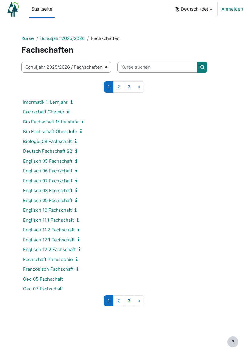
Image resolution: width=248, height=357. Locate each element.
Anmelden (232, 9)
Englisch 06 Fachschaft (47, 171)
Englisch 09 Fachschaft (47, 200)
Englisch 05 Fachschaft (47, 161)
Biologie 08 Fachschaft (47, 141)
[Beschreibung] (73, 102)
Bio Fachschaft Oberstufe (50, 131)
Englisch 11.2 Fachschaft (49, 230)
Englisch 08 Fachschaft (47, 190)
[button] (193, 9)
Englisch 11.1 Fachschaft (48, 220)
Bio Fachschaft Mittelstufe (51, 122)
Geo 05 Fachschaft (43, 279)
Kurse (27, 38)
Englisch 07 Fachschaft (47, 181)
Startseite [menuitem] (41, 9)
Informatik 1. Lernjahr (45, 102)
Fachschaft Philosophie (48, 259)
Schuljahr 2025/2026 (62, 38)
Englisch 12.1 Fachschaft (49, 240)
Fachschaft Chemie (43, 112)
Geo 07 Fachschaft (43, 289)
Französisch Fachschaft (48, 269)
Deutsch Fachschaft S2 (47, 151)
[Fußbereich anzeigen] (232, 341)
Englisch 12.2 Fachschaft (49, 249)
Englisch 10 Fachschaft (47, 210)
